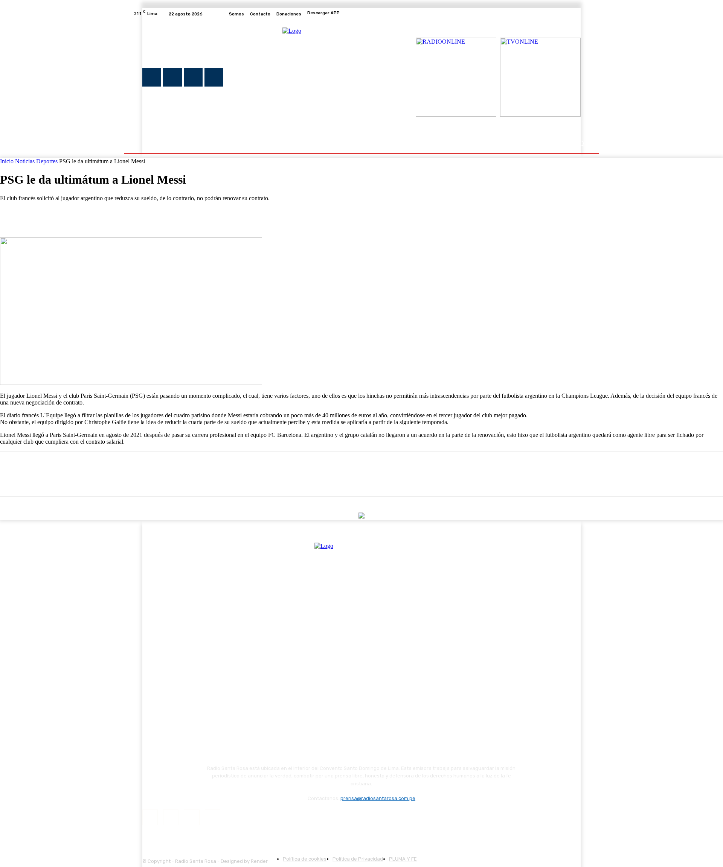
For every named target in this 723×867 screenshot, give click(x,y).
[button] (581, 143)
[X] (567, 13)
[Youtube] (585, 13)
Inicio (7, 161)
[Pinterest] (66, 215)
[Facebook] (549, 13)
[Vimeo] (576, 13)
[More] (121, 216)
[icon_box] (361, 14)
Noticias (25, 161)
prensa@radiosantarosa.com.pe (377, 798)
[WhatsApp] (93, 215)
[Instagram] (558, 13)
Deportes (47, 161)
